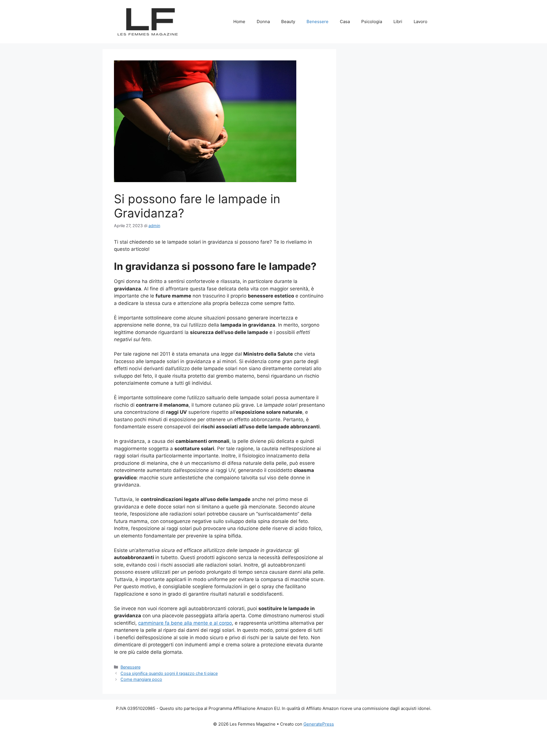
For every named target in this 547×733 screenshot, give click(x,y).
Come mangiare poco (141, 679)
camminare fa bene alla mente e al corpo (185, 623)
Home (239, 21)
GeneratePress (318, 724)
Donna (263, 21)
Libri (397, 21)
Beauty (288, 21)
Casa (345, 21)
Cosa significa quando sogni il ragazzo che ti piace (169, 673)
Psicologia (371, 21)
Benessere (317, 21)
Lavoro (420, 21)
